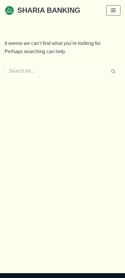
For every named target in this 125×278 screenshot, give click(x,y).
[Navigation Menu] (113, 10)
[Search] (113, 71)
